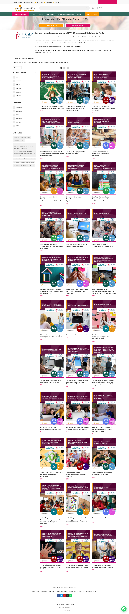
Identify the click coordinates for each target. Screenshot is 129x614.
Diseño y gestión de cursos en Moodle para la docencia (76, 245)
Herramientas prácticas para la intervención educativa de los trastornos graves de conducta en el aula (104, 383)
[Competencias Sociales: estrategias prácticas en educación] (104, 133)
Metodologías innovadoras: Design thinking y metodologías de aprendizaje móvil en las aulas (78, 520)
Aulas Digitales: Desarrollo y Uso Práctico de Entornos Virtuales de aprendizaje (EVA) (52, 154)
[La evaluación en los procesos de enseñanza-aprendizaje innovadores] (52, 454)
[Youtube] (64, 595)
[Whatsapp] (70, 595)
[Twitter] (61, 595)
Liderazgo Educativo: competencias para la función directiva (76, 474)
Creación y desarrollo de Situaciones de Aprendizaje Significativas (75, 199)
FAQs (79, 14)
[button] (124, 609)
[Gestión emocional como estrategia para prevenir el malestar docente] (104, 316)
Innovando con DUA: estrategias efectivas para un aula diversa (77, 428)
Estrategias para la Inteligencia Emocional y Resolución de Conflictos (77, 291)
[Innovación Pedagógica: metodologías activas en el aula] (52, 408)
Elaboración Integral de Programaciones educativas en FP (103, 245)
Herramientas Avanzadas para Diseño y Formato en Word (50, 381)
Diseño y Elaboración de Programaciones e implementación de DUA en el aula (104, 199)
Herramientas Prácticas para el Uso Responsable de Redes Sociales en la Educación (77, 382)
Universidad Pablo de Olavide (22, 137)
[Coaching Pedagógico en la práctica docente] (78, 133)
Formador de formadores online (77, 335)
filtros (16, 68)
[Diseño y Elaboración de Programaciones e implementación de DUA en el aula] (104, 178)
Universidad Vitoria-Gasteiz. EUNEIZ (24, 165)
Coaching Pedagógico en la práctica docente (75, 153)
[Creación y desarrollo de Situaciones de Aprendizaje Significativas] (78, 178)
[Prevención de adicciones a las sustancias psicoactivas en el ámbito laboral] (52, 546)
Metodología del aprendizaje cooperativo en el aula (102, 474)
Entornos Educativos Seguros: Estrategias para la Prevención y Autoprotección (51, 291)
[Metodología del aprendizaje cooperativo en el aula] (104, 454)
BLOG (41, 14)
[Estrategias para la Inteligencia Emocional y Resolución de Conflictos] (78, 271)
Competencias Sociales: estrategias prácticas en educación (100, 154)
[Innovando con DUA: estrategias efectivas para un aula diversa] (78, 408)
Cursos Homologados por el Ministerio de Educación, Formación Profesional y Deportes (24, 146)
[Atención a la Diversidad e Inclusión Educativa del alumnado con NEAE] (104, 87)
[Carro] (96, 8)
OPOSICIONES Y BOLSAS (66, 14)
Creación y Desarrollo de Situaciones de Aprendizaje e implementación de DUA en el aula (50, 200)
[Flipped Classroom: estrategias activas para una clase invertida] (52, 316)
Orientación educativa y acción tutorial (102, 519)
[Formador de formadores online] (78, 316)
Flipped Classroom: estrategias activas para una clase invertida (51, 336)
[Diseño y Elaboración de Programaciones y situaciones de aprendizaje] (52, 225)
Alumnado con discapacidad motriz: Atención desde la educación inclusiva (75, 108)
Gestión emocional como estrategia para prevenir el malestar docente (101, 337)
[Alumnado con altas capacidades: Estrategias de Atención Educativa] (52, 87)
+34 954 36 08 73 (64, 610)
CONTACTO (50, 14)
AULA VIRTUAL (92, 14)
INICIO (33, 14)
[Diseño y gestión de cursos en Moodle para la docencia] (78, 225)
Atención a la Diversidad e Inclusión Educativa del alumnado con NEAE (103, 108)
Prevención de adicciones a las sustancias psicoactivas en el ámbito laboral (50, 567)
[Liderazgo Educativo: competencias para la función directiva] (78, 454)
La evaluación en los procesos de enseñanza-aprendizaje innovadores (51, 474)
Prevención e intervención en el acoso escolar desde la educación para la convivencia (77, 567)
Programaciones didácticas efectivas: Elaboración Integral (102, 566)
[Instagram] (67, 595)
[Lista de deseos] (62, 74)
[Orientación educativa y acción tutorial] (104, 499)
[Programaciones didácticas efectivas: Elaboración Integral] (104, 546)
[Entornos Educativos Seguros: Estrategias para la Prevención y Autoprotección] (52, 271)
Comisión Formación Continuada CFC (24, 159)
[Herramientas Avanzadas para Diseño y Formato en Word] (52, 361)
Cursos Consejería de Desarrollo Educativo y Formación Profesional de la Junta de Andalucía (24, 154)
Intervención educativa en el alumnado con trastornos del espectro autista (102, 429)
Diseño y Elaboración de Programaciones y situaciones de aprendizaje (51, 246)
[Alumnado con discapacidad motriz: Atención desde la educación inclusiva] (78, 87)
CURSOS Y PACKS (20, 14)
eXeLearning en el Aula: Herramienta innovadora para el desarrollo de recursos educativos (104, 291)
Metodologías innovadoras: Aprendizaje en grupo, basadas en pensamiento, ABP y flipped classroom (52, 521)
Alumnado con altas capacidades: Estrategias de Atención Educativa (52, 107)
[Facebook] (58, 595)
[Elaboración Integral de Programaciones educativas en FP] (104, 225)
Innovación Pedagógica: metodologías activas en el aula (51, 428)
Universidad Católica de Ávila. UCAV (24, 162)
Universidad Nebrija (19, 141)
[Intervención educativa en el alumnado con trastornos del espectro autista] (104, 408)
